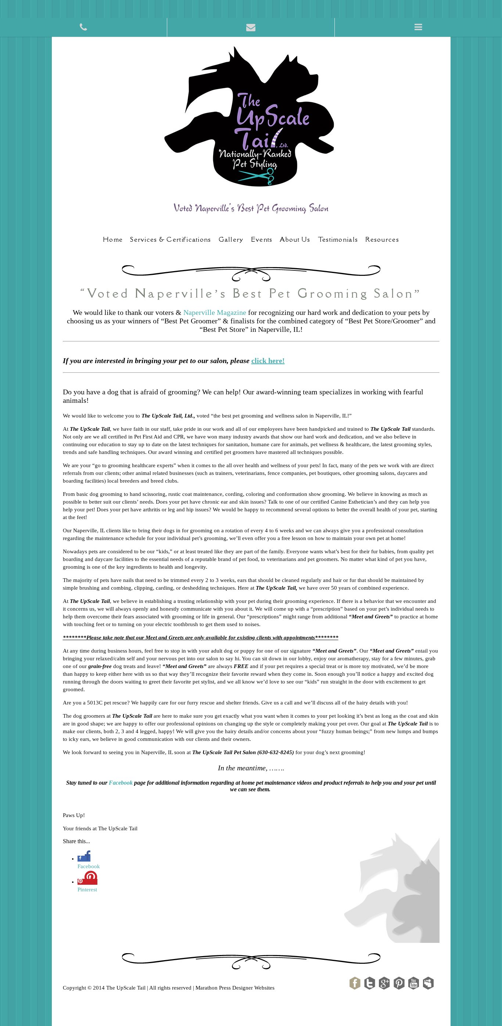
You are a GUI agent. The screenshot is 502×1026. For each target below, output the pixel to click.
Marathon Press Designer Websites (235, 988)
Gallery (231, 239)
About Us (295, 239)
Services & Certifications (170, 239)
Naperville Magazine (214, 312)
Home (113, 239)
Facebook (121, 783)
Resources (382, 239)
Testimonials (338, 239)
